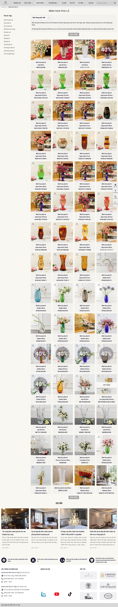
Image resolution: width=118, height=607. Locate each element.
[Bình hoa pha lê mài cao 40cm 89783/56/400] (41, 50)
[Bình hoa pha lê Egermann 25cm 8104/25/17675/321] (85, 202)
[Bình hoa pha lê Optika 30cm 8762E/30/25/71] (106, 262)
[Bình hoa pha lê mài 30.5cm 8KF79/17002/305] (41, 414)
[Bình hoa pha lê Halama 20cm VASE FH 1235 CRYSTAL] (85, 475)
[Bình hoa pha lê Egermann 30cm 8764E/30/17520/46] (106, 110)
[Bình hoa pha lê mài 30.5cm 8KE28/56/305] (63, 414)
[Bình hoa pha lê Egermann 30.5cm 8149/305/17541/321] (106, 202)
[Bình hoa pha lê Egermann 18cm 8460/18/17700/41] (41, 141)
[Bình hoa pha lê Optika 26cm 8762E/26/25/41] (85, 323)
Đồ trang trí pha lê (9, 47)
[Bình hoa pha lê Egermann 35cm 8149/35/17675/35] (106, 171)
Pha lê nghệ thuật (9, 54)
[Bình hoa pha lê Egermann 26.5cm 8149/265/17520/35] (63, 171)
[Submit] (114, 3)
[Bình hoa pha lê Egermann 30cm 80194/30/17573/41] (106, 232)
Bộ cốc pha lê (8, 26)
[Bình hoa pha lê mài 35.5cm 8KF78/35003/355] (85, 384)
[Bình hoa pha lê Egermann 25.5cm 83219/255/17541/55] (41, 80)
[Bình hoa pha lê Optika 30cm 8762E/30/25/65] (41, 293)
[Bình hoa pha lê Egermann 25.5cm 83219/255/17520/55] (63, 80)
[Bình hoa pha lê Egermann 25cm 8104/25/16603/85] (106, 141)
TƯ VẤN (80, 3)
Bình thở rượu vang (9, 29)
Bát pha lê (7, 41)
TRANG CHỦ (17, 3)
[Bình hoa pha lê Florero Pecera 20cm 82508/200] (63, 445)
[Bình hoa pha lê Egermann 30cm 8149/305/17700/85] (85, 232)
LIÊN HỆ (90, 3)
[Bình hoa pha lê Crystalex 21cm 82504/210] (85, 445)
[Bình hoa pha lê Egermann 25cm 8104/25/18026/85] (41, 232)
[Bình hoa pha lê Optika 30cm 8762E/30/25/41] (85, 293)
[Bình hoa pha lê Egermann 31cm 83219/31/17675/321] (63, 202)
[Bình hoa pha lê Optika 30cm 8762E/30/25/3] (41, 323)
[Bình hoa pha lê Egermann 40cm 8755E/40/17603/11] (41, 475)
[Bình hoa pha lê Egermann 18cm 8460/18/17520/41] (63, 141)
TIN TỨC (72, 3)
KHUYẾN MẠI (53, 3)
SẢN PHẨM (39, 3)
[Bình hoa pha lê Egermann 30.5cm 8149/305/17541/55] (106, 80)
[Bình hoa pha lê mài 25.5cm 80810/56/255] (63, 50)
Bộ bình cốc (7, 32)
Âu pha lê (6, 35)
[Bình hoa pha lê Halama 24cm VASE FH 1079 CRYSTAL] (106, 475)
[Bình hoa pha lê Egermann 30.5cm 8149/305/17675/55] (85, 80)
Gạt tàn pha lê (8, 44)
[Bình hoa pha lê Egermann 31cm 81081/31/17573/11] (85, 262)
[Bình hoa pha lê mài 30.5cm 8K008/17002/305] (85, 414)
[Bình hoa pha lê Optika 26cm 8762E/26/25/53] (63, 323)
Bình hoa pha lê (8, 20)
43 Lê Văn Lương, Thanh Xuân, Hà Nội (15, 575)
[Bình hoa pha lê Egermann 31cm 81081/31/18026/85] (85, 141)
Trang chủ (4, 7)
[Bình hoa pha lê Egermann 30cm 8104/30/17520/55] (41, 171)
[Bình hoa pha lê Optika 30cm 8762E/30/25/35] (106, 293)
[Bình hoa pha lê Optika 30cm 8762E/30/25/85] (63, 384)
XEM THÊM (73, 497)
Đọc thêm (52, 548)
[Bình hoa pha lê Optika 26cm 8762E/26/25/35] (106, 323)
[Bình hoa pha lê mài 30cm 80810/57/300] (85, 50)
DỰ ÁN (64, 3)
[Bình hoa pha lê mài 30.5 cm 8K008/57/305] (41, 445)
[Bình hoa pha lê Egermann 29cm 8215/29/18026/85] (63, 232)
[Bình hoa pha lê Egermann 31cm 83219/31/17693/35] (85, 171)
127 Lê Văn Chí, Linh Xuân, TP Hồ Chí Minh (16, 589)
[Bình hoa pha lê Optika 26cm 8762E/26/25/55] (106, 445)
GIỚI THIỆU (27, 3)
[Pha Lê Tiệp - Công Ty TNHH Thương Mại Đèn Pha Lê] (5, 3)
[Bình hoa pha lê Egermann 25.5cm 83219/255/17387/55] (41, 110)
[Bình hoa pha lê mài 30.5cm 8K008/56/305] (106, 414)
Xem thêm (73, 34)
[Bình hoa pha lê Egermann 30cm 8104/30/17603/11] (41, 262)
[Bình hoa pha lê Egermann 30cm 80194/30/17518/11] (63, 262)
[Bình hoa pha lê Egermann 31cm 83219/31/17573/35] (63, 110)
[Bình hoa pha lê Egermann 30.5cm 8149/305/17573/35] (41, 202)
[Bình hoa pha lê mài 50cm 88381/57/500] (63, 475)
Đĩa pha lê (7, 38)
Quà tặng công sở (9, 51)
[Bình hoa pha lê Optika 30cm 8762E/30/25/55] (63, 293)
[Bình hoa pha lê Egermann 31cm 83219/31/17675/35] (85, 110)
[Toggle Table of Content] (48, 17)
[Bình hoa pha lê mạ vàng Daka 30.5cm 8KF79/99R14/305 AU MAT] (106, 384)
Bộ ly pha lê (7, 23)
